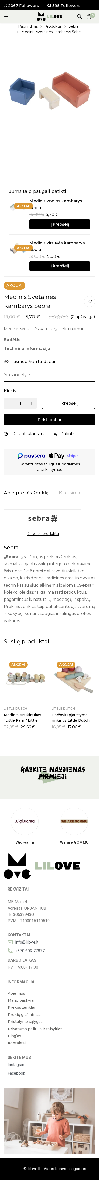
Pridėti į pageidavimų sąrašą (89, 301)
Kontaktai (17, 1043)
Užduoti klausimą (28, 433)
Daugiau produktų (43, 533)
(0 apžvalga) (83, 316)
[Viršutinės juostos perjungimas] (94, 5)
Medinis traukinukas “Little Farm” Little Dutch (22, 720)
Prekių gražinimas (24, 1014)
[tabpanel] (49, 566)
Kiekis (10, 390)
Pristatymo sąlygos (25, 1021)
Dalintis (67, 433)
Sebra (73, 26)
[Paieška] (79, 16)
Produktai (53, 26)
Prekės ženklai (21, 1007)
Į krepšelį (60, 224)
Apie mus (16, 993)
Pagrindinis (28, 26)
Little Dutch (15, 708)
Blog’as (14, 1036)
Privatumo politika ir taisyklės (35, 1029)
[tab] (26, 493)
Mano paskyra (21, 1000)
